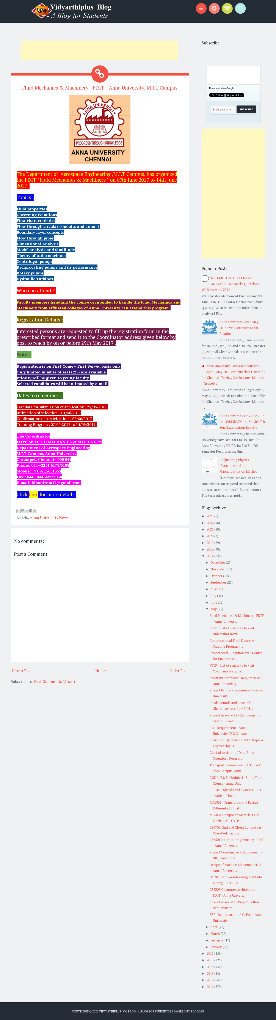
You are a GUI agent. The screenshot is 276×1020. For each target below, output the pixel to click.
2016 (210, 953)
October (216, 576)
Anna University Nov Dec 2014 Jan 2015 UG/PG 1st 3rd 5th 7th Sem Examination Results (242, 422)
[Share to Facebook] (31, 511)
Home (100, 670)
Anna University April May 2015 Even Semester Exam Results (239, 328)
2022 (210, 523)
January (216, 947)
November (218, 569)
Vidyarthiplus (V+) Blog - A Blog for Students (134, 1011)
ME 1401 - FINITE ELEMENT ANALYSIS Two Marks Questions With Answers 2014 (230, 284)
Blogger (197, 1011)
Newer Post (22, 670)
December (218, 562)
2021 (210, 529)
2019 (210, 542)
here (33, 494)
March (215, 933)
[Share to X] (27, 511)
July (213, 595)
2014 (210, 967)
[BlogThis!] (22, 511)
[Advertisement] (99, 50)
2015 (210, 960)
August (216, 589)
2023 (210, 516)
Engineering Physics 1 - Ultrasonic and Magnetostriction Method (238, 466)
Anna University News (49, 517)
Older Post (178, 670)
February (217, 940)
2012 (210, 980)
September (218, 582)
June (214, 602)
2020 (210, 536)
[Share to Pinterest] (35, 511)
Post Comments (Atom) (54, 681)
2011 (210, 986)
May (214, 609)
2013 (210, 973)
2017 (210, 556)
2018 (210, 549)
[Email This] (18, 511)
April (214, 927)
